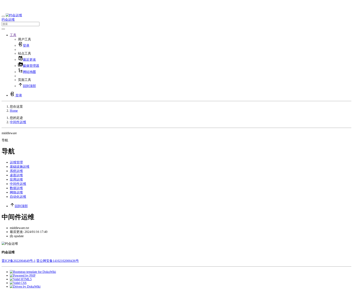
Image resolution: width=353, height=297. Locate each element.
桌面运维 (16, 175)
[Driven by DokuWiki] (25, 286)
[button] (13, 35)
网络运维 (16, 192)
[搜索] (3, 29)
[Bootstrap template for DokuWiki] (33, 272)
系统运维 (16, 171)
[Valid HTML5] (21, 279)
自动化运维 (18, 196)
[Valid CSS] (18, 283)
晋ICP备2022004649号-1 (19, 260)
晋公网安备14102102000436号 (57, 260)
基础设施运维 (19, 166)
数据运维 (16, 188)
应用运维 (16, 179)
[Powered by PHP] (23, 275)
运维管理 (16, 162)
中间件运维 (18, 122)
